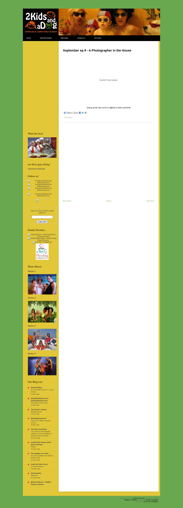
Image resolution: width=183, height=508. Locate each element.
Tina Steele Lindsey (39, 410)
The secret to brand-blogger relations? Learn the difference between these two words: (41, 434)
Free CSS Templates (151, 501)
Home (109, 201)
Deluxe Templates (152, 500)
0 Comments (68, 117)
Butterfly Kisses (36, 412)
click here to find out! (36, 169)
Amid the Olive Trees (39, 464)
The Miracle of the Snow (39, 403)
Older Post (150, 201)
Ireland (33, 447)
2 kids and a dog (139, 498)
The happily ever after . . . (41, 454)
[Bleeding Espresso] (42, 259)
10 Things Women (37, 466)
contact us (81, 38)
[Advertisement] (39, 84)
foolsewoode (36, 473)
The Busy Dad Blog (38, 429)
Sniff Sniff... (35, 475)
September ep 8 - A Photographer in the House (97, 50)
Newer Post (67, 201)
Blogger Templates (131, 500)
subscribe (64, 38)
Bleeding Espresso (38, 418)
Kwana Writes (36, 388)
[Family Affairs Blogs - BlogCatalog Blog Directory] (42, 240)
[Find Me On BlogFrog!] (42, 242)
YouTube (97, 38)
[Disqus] (108, 161)
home (28, 38)
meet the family (46, 38)
